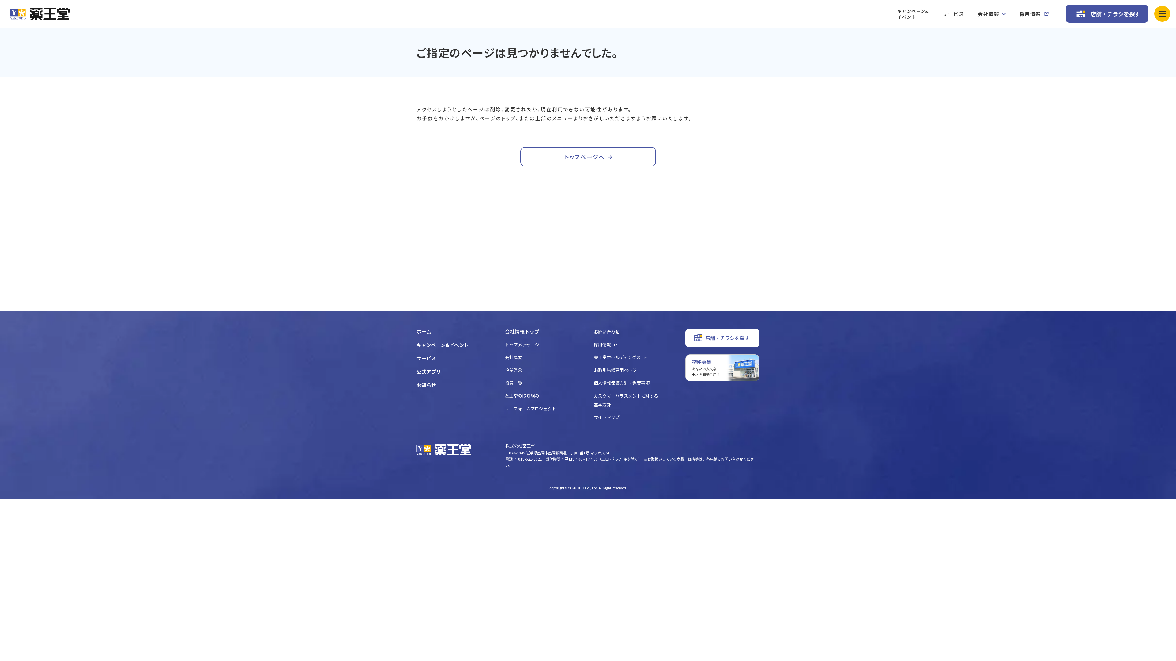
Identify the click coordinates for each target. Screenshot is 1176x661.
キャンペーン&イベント (913, 14)
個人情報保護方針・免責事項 (622, 383)
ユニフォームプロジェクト (530, 408)
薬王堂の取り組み (522, 396)
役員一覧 (513, 383)
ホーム (424, 331)
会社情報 (988, 13)
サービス (953, 13)
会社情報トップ (522, 331)
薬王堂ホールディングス (617, 357)
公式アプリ (429, 371)
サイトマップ (607, 417)
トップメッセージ (522, 345)
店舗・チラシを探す (1115, 14)
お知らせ (426, 385)
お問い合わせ (607, 332)
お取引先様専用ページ (615, 370)
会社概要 (513, 357)
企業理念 (513, 370)
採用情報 (1030, 13)
